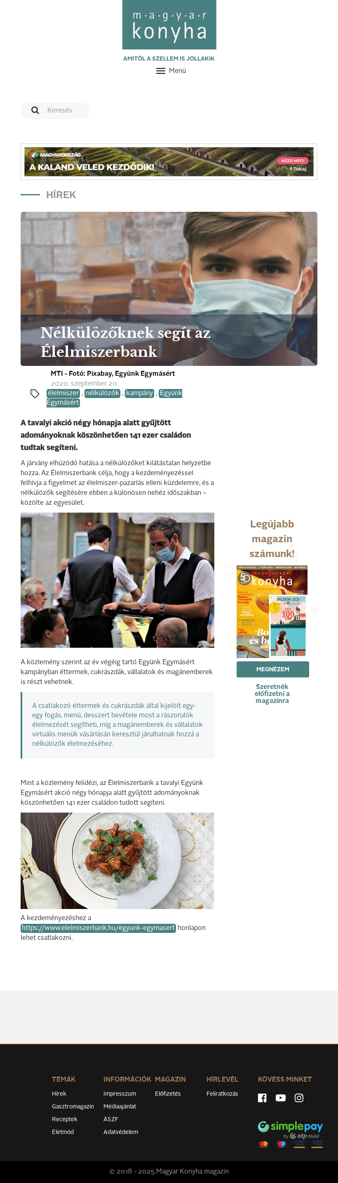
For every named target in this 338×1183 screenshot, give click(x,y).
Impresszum (119, 1094)
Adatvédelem (120, 1132)
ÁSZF (111, 1119)
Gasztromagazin (73, 1107)
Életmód (63, 1132)
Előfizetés (168, 1094)
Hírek (59, 1094)
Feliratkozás (222, 1094)
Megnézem (272, 669)
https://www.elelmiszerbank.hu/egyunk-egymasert (98, 928)
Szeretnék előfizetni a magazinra (272, 694)
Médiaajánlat (119, 1107)
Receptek (64, 1119)
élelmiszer (63, 393)
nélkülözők (102, 393)
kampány (139, 393)
